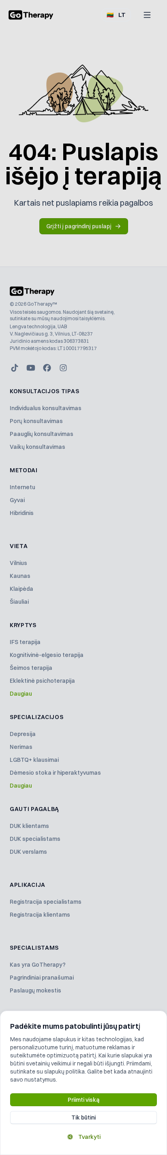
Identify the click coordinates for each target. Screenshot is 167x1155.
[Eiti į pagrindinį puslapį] (31, 15)
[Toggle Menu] (147, 15)
